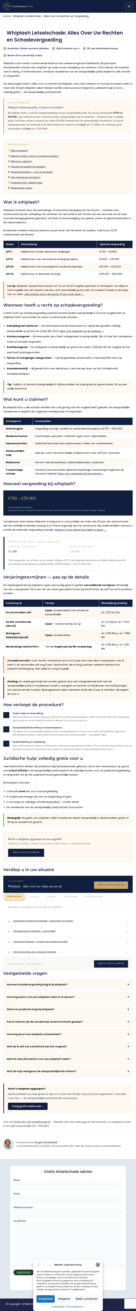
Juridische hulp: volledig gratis (26, 182)
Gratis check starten (26, 852)
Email (16, 1193)
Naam (16, 1180)
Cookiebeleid (57, 1306)
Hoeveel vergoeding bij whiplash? (28, 166)
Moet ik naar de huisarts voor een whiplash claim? (68, 1059)
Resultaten (70, 897)
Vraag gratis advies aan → (28, 1106)
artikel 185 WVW (49, 331)
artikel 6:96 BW (17, 770)
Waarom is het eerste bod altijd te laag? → (80, 529)
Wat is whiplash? (19, 150)
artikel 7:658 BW (93, 347)
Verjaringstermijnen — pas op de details (32, 172)
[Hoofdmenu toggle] (129, 6)
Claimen (51, 897)
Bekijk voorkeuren (87, 1299)
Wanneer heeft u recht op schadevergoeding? (35, 156)
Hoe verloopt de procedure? (25, 177)
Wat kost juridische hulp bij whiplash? (68, 1009)
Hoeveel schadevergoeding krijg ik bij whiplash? (68, 984)
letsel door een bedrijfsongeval (32, 1122)
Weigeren (64, 1299)
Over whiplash (94, 897)
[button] (98, 1264)
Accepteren (45, 1299)
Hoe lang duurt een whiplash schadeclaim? (68, 1034)
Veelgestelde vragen (21, 188)
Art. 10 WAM (107, 622)
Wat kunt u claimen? (21, 161)
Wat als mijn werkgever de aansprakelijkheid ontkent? (68, 1071)
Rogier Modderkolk (46, 1142)
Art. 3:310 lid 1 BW (110, 612)
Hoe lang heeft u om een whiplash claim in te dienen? (68, 997)
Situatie (34, 897)
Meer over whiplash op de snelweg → (82, 331)
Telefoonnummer (23, 1207)
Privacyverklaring (74, 1306)
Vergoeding (14, 896)
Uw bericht (19, 1220)
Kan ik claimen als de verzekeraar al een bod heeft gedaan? (68, 1022)
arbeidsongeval (17, 637)
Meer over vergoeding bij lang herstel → (81, 473)
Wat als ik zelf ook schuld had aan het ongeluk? (68, 1046)
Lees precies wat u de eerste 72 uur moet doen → (54, 294)
